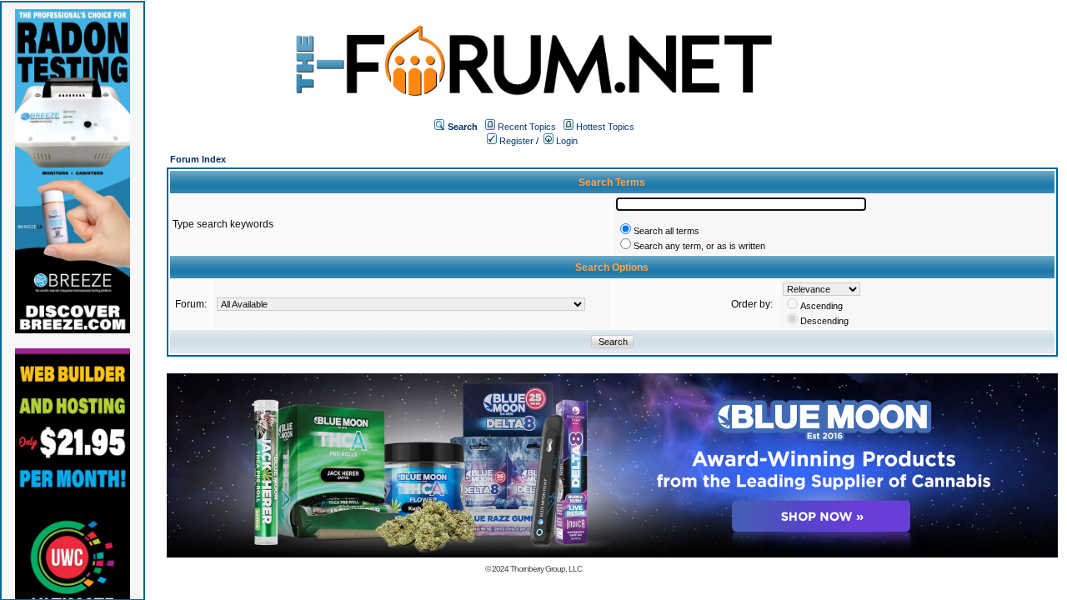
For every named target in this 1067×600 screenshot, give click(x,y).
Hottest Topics (605, 127)
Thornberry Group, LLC (546, 568)
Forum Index (198, 159)
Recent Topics (527, 127)
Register (515, 141)
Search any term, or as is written (699, 246)
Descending (824, 321)
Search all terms (666, 231)
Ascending (821, 306)
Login (566, 141)
